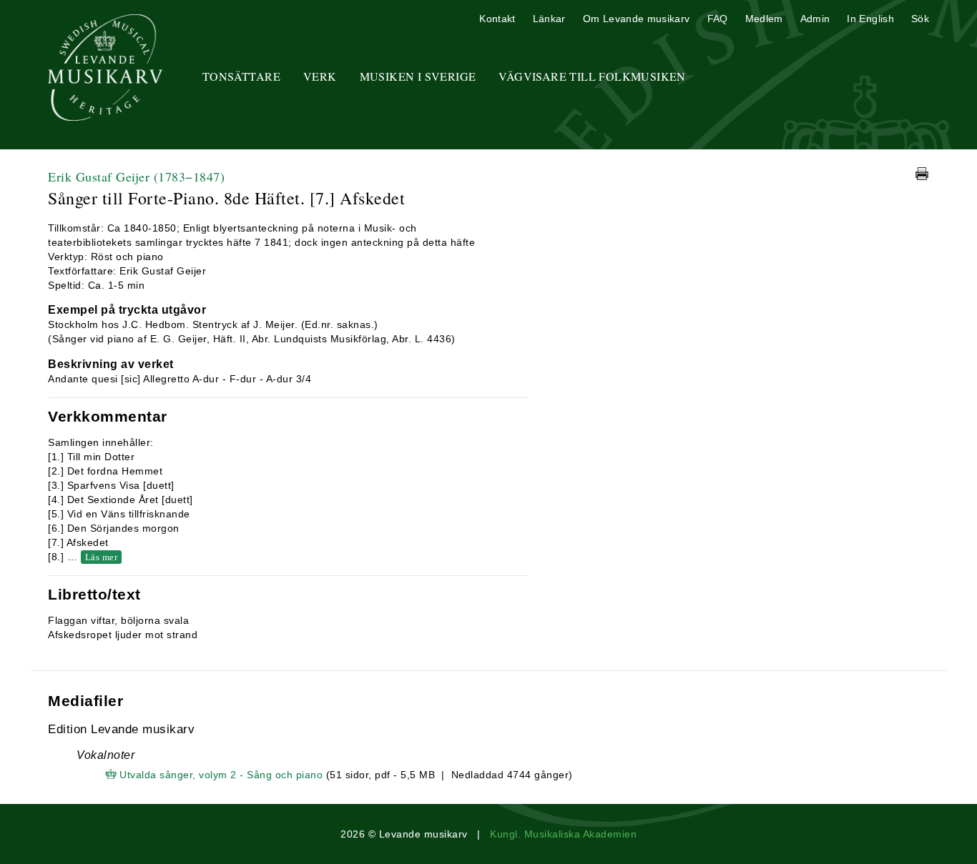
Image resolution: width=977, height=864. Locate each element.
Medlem (764, 18)
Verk (320, 76)
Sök (920, 18)
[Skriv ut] (922, 174)
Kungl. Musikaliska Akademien (563, 834)
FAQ (717, 18)
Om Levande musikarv (636, 18)
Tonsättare (241, 76)
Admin (815, 18)
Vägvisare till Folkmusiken (592, 76)
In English (870, 18)
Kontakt (497, 18)
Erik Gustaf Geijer (136, 176)
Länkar (549, 18)
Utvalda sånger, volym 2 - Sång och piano (221, 774)
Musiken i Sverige (418, 76)
